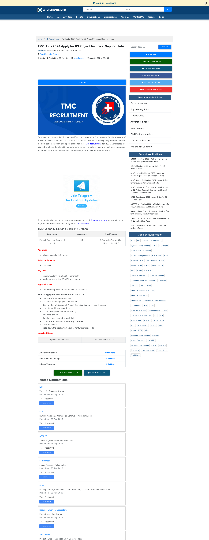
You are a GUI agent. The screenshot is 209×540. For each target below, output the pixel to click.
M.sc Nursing (143, 325)
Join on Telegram (105, 3)
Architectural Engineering (141, 250)
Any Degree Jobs (140, 121)
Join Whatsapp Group (68, 373)
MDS (147, 330)
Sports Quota (162, 350)
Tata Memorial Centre (49, 54)
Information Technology (158, 310)
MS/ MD (152, 340)
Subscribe (151, 54)
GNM (152, 305)
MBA (160, 325)
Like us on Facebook (151, 76)
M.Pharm (147, 320)
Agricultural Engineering (140, 245)
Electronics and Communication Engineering (148, 300)
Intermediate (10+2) (139, 315)
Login (161, 17)
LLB (155, 315)
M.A (161, 315)
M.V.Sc (153, 325)
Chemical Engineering (139, 275)
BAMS (133, 265)
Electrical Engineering (139, 295)
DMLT (142, 285)
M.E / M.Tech (136, 320)
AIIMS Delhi (44, 534)
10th (132, 240)
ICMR (41, 387)
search (165, 46)
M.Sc (133, 325)
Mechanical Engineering (140, 335)
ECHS (42, 411)
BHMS (146, 265)
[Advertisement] (104, 28)
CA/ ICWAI (148, 270)
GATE (145, 305)
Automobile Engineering (140, 255)
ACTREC (43, 436)
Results (79, 17)
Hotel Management (138, 310)
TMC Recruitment (51, 39)
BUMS (139, 270)
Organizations (110, 17)
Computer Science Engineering (143, 280)
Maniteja (41, 50)
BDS (140, 265)
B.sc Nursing (152, 260)
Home (50, 17)
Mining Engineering (138, 340)
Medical (155, 335)
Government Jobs (99, 220)
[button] (205, 3)
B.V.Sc (161, 260)
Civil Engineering (157, 275)
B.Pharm (134, 260)
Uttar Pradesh (79, 58)
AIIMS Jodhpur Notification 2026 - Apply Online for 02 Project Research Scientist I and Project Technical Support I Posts (149, 190)
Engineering (135, 305)
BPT (132, 270)
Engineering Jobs (140, 109)
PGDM (153, 345)
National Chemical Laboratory (53, 510)
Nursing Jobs (137, 128)
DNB (149, 285)
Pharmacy (135, 350)
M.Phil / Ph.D (159, 320)
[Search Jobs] (168, 9)
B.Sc (142, 260)
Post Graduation (148, 350)
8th (138, 240)
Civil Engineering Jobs (142, 134)
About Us (125, 17)
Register (151, 17)
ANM (154, 245)
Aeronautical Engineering (152, 240)
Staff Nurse (135, 355)
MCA (140, 330)
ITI (150, 315)
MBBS (133, 330)
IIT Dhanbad (44, 461)
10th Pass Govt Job (141, 140)
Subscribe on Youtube (152, 90)
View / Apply (47, 403)
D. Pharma (162, 280)
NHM (41, 485)
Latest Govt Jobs (64, 17)
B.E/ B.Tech (156, 255)
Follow (82, 82)
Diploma (134, 285)
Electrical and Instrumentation (142, 290)
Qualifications (93, 17)
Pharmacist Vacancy (141, 146)
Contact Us (138, 17)
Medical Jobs (137, 115)
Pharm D (162, 345)
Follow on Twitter (151, 82)
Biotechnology (157, 265)
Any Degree (163, 245)
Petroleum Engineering (140, 345)
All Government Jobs (52, 9)
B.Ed (166, 255)
